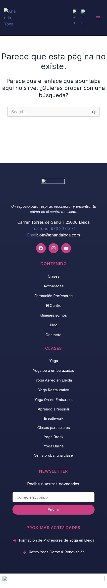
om (42, 234)
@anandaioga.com (62, 234)
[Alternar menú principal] (98, 17)
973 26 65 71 (63, 228)
